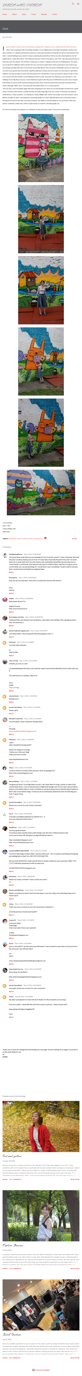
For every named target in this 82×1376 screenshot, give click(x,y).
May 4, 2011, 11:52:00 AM (24, 904)
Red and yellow (12, 1156)
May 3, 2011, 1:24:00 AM (28, 696)
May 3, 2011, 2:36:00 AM (25, 739)
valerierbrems (14, 696)
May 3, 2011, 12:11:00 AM (28, 661)
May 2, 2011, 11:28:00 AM (34, 617)
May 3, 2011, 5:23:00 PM (26, 827)
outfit (19, 538)
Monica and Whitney (16, 890)
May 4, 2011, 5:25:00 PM (23, 943)
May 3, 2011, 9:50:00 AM (32, 802)
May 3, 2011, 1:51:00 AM (32, 707)
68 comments (14, 1358)
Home (5, 14)
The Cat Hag (13, 661)
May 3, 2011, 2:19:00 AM (32, 719)
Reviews (44, 14)
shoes (25, 538)
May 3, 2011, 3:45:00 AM (23, 768)
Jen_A (11, 814)
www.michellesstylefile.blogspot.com (22, 731)
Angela (11, 598)
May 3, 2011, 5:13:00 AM (29, 781)
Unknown (12, 642)
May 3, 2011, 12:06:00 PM (23, 814)
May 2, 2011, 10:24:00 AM (27, 577)
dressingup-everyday (16, 617)
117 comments (15, 1179)
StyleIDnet (13, 827)
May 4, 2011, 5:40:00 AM (26, 876)
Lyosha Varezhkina (15, 707)
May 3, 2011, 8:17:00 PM (38, 851)
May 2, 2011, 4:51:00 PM (25, 642)
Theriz (11, 996)
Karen (11, 943)
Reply (11, 572)
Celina (11, 904)
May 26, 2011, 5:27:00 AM (24, 996)
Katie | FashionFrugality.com (19, 631)
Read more (75, 1179)
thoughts (38, 538)
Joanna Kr (12, 920)
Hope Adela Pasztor (16, 969)
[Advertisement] (19, 1074)
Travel (33, 14)
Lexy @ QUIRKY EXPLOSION (19, 851)
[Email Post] (45, 538)
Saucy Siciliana (14, 781)
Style (24, 14)
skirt (31, 538)
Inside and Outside (22, 5)
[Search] (73, 4)
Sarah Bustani (12, 1334)
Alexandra (12, 876)
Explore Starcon (13, 1245)
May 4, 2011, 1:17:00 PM (26, 920)
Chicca (11, 768)
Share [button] (74, 538)
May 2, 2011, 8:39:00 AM (32, 554)
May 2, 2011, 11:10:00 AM (24, 598)
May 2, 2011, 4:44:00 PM (39, 631)
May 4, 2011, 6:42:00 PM (33, 969)
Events (54, 14)
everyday (12, 538)
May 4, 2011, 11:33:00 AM (34, 890)
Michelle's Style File (16, 719)
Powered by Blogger (42, 1370)
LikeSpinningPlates (15, 554)
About (14, 14)
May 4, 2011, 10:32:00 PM (32, 985)
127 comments (15, 1268)
